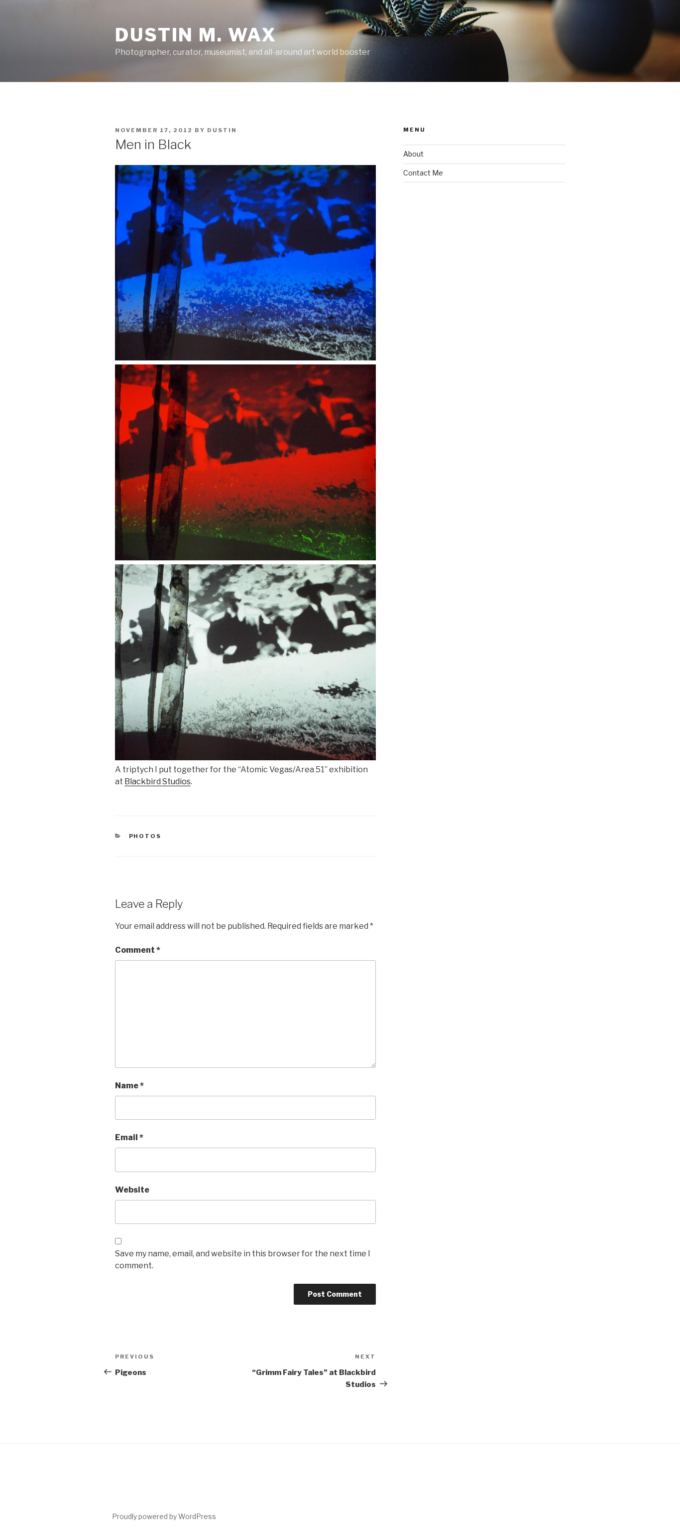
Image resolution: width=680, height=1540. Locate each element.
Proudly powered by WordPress (164, 1516)
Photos (145, 836)
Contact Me (423, 173)
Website (132, 1190)
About (413, 154)
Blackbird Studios (157, 781)
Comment (137, 950)
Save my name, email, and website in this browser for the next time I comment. (242, 1259)
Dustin (222, 130)
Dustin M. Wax (195, 35)
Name (129, 1085)
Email (129, 1137)
